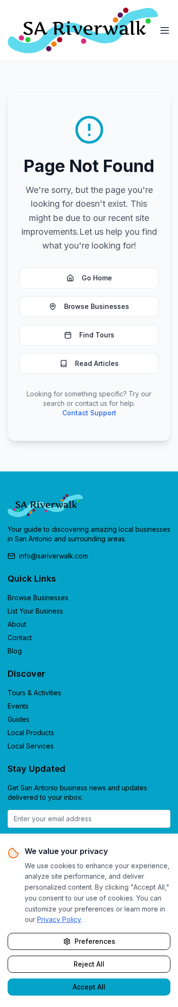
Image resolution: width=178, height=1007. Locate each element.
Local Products (31, 733)
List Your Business (35, 611)
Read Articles (97, 363)
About (17, 624)
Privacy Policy (59, 919)
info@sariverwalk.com (53, 556)
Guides (18, 719)
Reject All (89, 964)
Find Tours (96, 335)
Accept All (89, 987)
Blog (15, 651)
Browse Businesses (96, 306)
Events (18, 706)
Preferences (95, 941)
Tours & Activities (34, 693)
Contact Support (89, 413)
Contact (20, 637)
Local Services (31, 746)
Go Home (97, 278)
